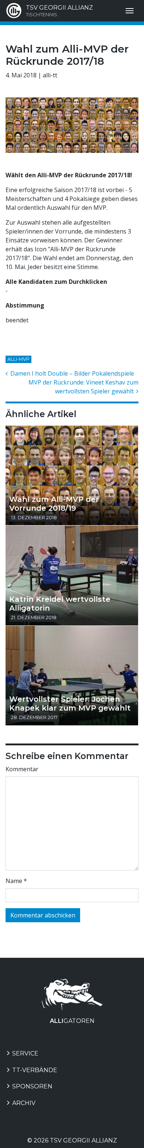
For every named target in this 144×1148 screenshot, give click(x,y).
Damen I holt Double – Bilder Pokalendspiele (71, 373)
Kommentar (22, 769)
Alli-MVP (18, 359)
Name (16, 881)
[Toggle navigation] (129, 11)
